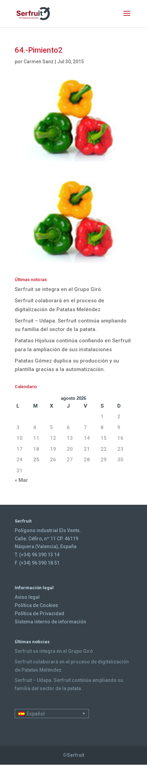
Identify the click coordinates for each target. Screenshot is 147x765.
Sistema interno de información (50, 621)
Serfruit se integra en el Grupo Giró (58, 289)
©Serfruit (73, 755)
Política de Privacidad (39, 613)
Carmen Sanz (39, 61)
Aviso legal (27, 597)
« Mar (21, 480)
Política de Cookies (36, 605)
